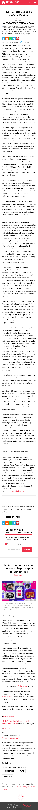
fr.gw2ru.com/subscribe (11, 738)
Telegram (26, 42)
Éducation (18, 575)
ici (17, 806)
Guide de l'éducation (12, 517)
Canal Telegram (9, 717)
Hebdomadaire (11, 544)
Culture (19, 18)
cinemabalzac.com (18, 491)
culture (21, 771)
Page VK (6, 728)
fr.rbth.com (22, 686)
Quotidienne (23, 544)
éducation (8, 776)
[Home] (3, 2)
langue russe (9, 771)
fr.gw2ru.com (7, 697)
